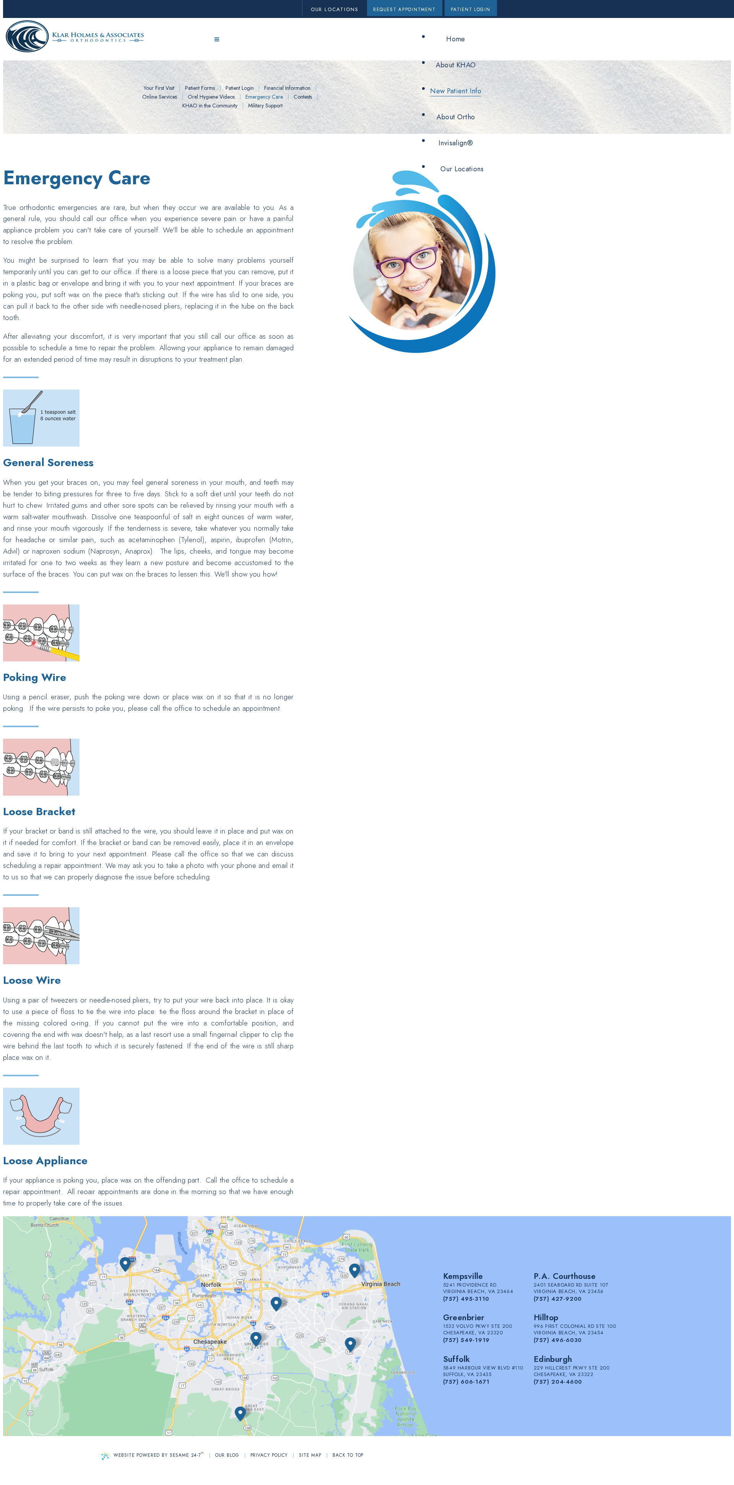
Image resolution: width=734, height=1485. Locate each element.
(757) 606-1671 (466, 1382)
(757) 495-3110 (466, 1299)
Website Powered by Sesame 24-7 (159, 1455)
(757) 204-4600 (558, 1382)
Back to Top (348, 1455)
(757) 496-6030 (558, 1340)
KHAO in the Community (209, 105)
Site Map (310, 1455)
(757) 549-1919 (466, 1340)
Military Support (265, 105)
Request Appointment (404, 9)
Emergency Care (264, 97)
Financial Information (287, 88)
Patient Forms (200, 88)
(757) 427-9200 (558, 1299)
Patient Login (470, 9)
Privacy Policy (269, 1455)
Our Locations (335, 9)
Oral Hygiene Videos (211, 97)
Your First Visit (159, 88)
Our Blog (227, 1455)
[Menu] (216, 39)
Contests (303, 97)
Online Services (159, 97)
